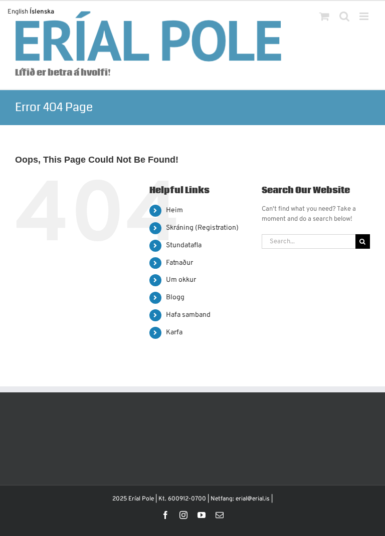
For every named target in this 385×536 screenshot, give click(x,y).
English (18, 12)
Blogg (175, 297)
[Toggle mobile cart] (324, 16)
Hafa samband (188, 315)
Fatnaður (179, 263)
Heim (174, 210)
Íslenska (42, 12)
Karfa (174, 332)
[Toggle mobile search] (344, 16)
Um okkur (181, 280)
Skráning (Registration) (202, 228)
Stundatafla (184, 245)
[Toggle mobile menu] (364, 16)
